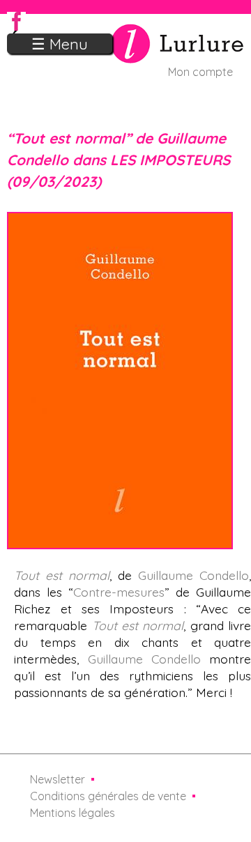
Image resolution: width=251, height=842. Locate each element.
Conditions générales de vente (108, 796)
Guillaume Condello (193, 575)
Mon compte (200, 72)
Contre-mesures (119, 591)
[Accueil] (125, 55)
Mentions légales (72, 813)
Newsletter (57, 779)
